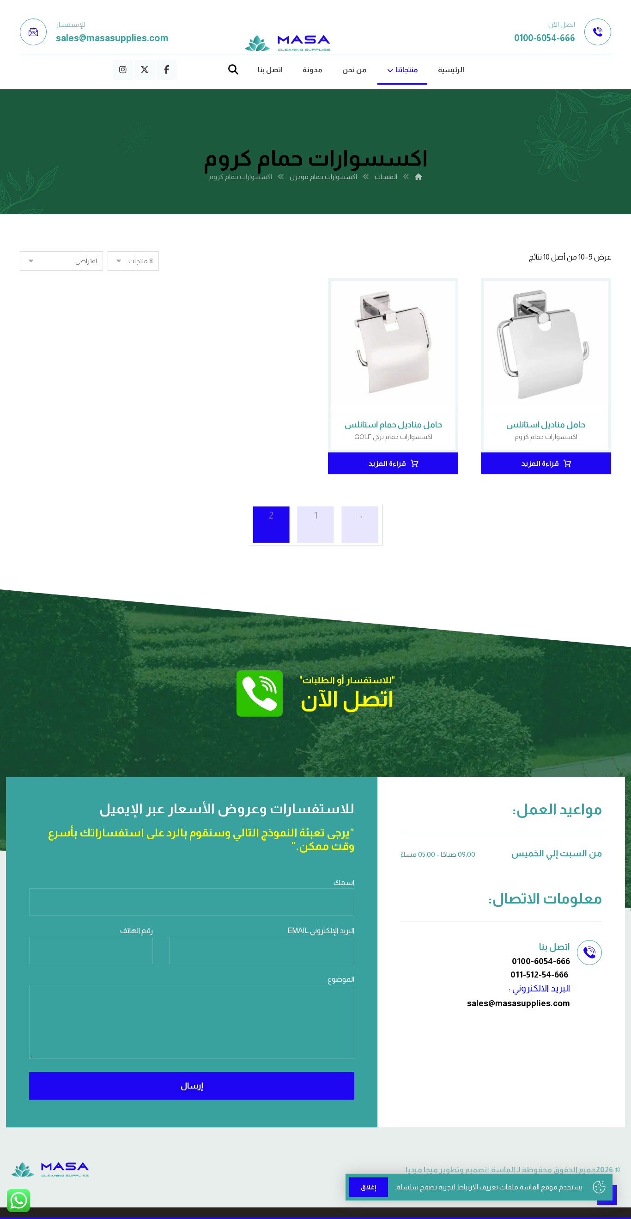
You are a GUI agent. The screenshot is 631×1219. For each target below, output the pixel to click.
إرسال (192, 1085)
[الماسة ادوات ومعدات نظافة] (288, 43)
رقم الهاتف (136, 930)
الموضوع (341, 979)
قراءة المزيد (540, 463)
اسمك (344, 882)
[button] (166, 70)
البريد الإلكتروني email (320, 930)
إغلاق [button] (368, 1187)
